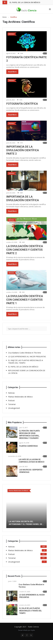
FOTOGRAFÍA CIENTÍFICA (22, 103)
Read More (12, 72)
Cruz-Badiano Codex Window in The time (24, 353)
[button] (8, 508)
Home (4, 17)
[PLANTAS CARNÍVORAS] (11, 447)
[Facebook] (27, 635)
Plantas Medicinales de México (20, 397)
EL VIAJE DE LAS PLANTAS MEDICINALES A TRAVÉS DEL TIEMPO (30, 610)
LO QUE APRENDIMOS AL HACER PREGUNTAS (27, 356)
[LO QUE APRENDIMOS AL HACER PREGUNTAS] (11, 596)
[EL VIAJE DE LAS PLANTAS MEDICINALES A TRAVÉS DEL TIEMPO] (11, 609)
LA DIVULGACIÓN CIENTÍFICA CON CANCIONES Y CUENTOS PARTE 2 (24, 250)
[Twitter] (22, 635)
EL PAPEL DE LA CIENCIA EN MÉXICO (25, 2)
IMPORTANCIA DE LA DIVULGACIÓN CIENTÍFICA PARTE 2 (22, 150)
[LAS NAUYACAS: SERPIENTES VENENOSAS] (11, 471)
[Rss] (31, 635)
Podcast (11, 400)
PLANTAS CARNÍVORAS (28, 446)
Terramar (12, 404)
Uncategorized (14, 408)
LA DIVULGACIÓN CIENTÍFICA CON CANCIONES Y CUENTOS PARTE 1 (24, 300)
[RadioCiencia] (26, 9)
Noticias (11, 393)
